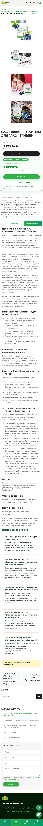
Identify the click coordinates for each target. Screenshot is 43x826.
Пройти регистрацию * (21, 182)
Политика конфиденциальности (19, 811)
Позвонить (21, 177)
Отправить (11, 784)
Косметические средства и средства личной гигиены (20, 726)
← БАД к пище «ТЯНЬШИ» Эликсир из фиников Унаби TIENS (9, 679)
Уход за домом (10, 732)
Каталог (4, 9)
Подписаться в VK (40, 3)
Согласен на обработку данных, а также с (22, 778)
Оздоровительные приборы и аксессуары (21, 720)
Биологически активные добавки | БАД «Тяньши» (19, 11)
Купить (21, 153)
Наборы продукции (12, 737)
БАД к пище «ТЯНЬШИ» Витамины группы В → (32, 679)
